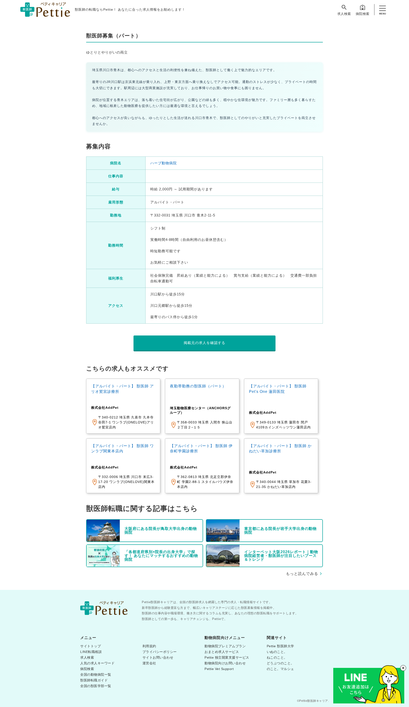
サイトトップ (90, 646)
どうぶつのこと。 (280, 663)
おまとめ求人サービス (221, 652)
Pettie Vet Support (219, 669)
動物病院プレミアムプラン (225, 646)
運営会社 (149, 663)
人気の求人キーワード (97, 663)
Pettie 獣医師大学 (280, 646)
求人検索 (344, 14)
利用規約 (149, 646)
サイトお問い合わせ (157, 657)
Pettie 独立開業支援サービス (226, 657)
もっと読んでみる (302, 574)
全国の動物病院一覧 (95, 674)
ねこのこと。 (277, 657)
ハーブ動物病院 (163, 163)
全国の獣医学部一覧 (95, 686)
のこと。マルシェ (280, 669)
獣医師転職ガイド (94, 680)
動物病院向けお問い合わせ (225, 663)
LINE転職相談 (91, 652)
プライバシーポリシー (159, 652)
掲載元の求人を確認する (204, 343)
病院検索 (362, 14)
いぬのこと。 (277, 652)
